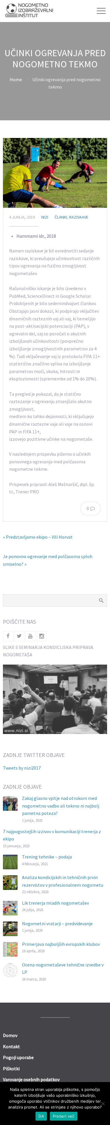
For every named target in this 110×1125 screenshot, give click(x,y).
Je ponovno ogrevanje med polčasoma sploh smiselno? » (47, 560)
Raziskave (78, 217)
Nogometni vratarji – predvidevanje (57, 923)
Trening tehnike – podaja (47, 857)
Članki (61, 217)
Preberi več (64, 1116)
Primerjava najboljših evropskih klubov (61, 944)
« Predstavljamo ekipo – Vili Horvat (38, 537)
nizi (44, 217)
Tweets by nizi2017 (22, 768)
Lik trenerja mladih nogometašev (55, 903)
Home (16, 79)
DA (41, 1116)
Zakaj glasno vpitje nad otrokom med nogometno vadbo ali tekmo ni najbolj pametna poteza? (60, 805)
